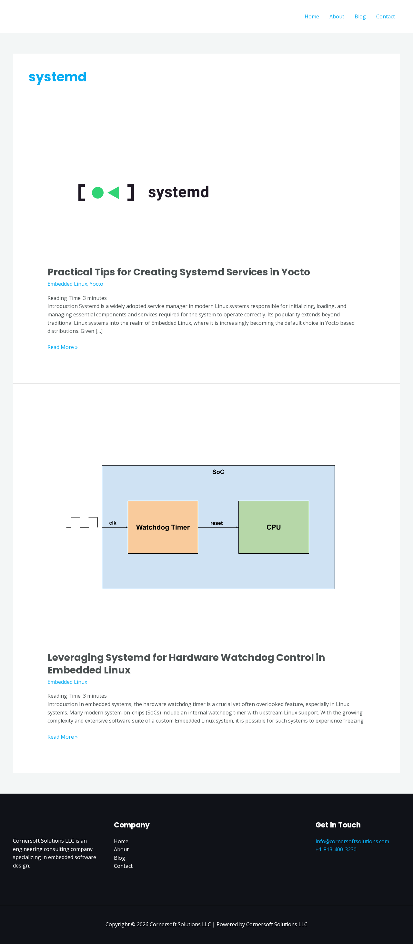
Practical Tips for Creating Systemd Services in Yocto (178, 272)
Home (312, 16)
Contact (385, 16)
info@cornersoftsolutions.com (352, 841)
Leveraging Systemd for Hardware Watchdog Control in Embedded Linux (186, 664)
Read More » (62, 347)
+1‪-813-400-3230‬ (336, 849)
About (336, 16)
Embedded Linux (67, 283)
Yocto (96, 283)
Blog (360, 16)
